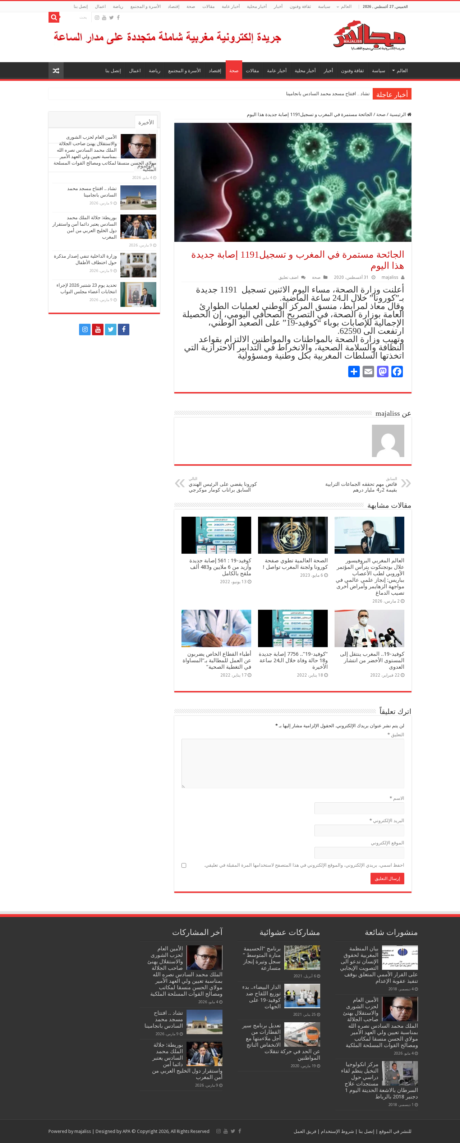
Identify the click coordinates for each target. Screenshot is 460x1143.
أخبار (278, 6)
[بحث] (54, 17)
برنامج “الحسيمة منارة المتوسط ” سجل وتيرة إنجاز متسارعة (262, 958)
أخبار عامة (231, 6)
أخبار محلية (257, 6)
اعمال (100, 6)
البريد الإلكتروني (386, 820)
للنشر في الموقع (394, 1131)
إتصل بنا (81, 6)
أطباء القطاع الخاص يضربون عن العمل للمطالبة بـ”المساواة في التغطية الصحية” (217, 660)
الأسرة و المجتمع (145, 6)
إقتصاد (173, 6)
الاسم (397, 798)
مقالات (208, 6)
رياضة (118, 6)
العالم (346, 6)
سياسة (324, 6)
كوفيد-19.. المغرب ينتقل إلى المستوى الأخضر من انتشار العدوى (372, 660)
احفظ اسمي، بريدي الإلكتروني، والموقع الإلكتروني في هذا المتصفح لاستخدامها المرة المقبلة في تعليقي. (304, 865)
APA (126, 1131)
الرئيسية (398, 114)
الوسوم (145, 165)
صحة (191, 6)
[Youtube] (104, 17)
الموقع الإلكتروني (387, 842)
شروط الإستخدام (337, 1131)
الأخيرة (146, 122)
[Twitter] (112, 17)
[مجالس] (343, 33)
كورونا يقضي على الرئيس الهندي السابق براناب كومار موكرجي (223, 484)
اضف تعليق (288, 277)
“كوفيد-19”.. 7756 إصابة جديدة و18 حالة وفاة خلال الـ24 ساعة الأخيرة (293, 660)
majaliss (390, 277)
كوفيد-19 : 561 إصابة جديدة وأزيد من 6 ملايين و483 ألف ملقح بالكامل (220, 567)
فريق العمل (305, 1131)
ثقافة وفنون (300, 6)
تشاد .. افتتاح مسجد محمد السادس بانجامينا (328, 93)
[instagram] (97, 17)
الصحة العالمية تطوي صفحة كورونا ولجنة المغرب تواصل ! (295, 563)
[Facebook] (118, 17)
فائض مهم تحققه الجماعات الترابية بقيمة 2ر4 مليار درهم (361, 484)
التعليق (395, 734)
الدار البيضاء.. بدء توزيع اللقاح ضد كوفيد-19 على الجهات (261, 997)
